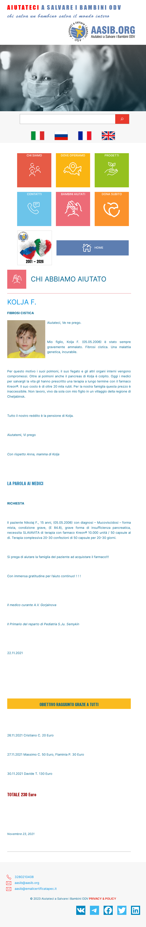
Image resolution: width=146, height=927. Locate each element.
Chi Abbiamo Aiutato (68, 279)
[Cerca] (122, 119)
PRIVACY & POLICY (102, 898)
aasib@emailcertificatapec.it (36, 889)
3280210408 (24, 877)
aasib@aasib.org (27, 883)
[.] (37, 135)
